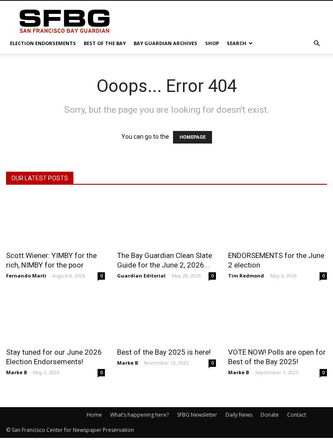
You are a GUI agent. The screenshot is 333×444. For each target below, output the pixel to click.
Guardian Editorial (141, 275)
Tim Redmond (246, 275)
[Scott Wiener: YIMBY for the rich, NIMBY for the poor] (55, 220)
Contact (296, 414)
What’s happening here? (139, 414)
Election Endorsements (43, 43)
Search (236, 43)
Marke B (16, 372)
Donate (270, 414)
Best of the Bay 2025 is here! (164, 352)
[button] (316, 43)
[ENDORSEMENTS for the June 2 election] (277, 220)
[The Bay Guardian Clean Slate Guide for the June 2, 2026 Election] (166, 220)
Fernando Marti (26, 275)
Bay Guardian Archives (165, 43)
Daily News (238, 414)
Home (94, 414)
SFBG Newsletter (197, 414)
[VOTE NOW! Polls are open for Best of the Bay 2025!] (277, 317)
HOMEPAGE (193, 137)
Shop (212, 43)
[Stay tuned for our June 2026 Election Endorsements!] (55, 317)
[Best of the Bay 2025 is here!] (166, 317)
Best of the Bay (105, 43)
